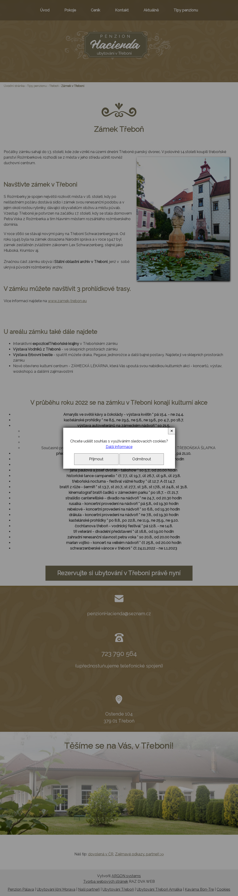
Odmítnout (141, 459)
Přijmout (96, 459)
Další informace (119, 447)
